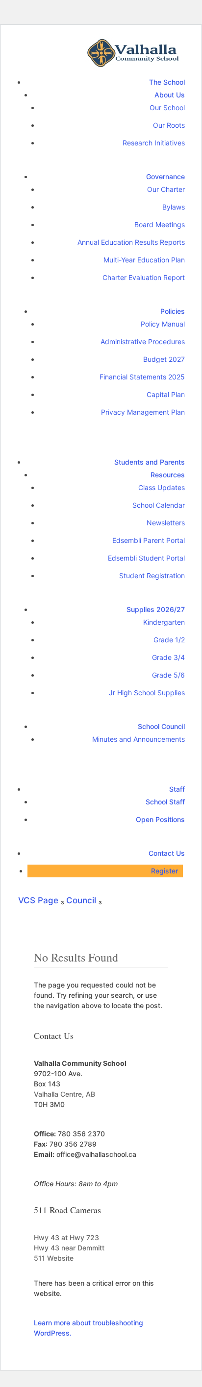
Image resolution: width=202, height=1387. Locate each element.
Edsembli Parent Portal (148, 540)
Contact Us (167, 853)
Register (164, 871)
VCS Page (39, 900)
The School (167, 82)
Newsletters (166, 522)
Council (82, 900)
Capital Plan (166, 394)
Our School (167, 107)
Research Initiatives (154, 143)
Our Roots (169, 125)
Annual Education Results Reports (131, 242)
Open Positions (160, 819)
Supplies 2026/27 (155, 609)
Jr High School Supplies (147, 692)
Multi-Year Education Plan (144, 260)
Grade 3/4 (168, 657)
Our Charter (166, 189)
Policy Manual (163, 324)
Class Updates (161, 487)
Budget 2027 (164, 359)
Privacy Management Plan (143, 412)
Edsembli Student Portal (146, 558)
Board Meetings (159, 224)
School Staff (165, 802)
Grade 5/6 (168, 675)
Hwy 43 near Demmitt (69, 1248)
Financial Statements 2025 (142, 377)
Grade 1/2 (169, 639)
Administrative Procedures (143, 341)
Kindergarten (164, 622)
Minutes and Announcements (138, 739)
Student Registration (152, 575)
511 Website (54, 1258)
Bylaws (173, 207)
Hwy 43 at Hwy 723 (66, 1237)
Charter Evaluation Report (143, 277)
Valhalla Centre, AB (64, 1094)
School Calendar (158, 505)
